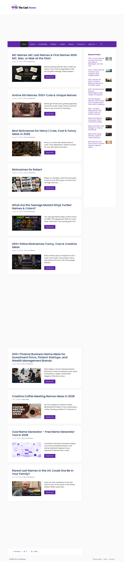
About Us (91, 44)
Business (53, 44)
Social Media (43, 44)
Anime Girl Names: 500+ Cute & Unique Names (44, 95)
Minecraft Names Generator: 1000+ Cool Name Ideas (95, 120)
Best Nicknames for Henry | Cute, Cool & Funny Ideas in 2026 (44, 132)
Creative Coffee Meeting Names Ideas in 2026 (43, 396)
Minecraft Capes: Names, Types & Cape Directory (95, 136)
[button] (101, 44)
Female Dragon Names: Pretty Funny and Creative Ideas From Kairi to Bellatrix (96, 102)
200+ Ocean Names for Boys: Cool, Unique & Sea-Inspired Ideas (96, 73)
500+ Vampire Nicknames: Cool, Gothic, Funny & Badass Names (95, 111)
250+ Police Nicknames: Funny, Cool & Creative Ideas (44, 245)
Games (32, 44)
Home (24, 44)
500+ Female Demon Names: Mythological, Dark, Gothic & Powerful (96, 92)
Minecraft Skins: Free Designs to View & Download (96, 128)
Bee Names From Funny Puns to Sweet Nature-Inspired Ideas (96, 144)
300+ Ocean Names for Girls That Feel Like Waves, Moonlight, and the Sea (96, 62)
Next (36, 551)
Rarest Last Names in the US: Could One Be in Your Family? (42, 472)
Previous (16, 551)
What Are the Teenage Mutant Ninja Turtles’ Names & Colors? (42, 206)
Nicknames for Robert (27, 170)
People (62, 44)
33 (32, 551)
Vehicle (70, 44)
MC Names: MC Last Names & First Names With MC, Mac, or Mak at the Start (44, 56)
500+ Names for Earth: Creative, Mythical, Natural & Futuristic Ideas (95, 82)
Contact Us (81, 44)
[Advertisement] (62, 27)
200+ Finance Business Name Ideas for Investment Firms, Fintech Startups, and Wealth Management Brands (39, 357)
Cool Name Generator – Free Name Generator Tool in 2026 (43, 433)
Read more (50, 77)
